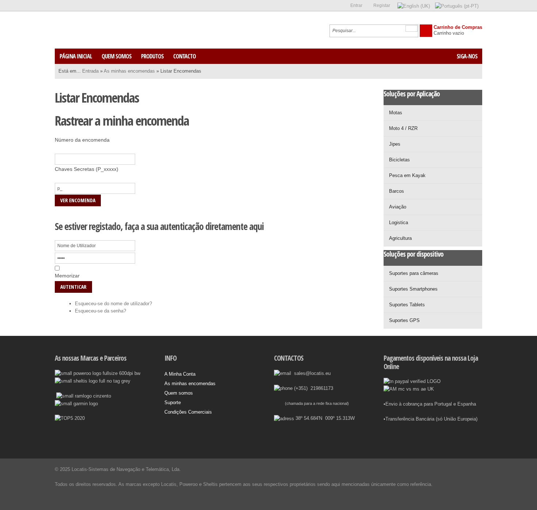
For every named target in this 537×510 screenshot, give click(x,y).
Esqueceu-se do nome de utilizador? (113, 303)
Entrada (90, 71)
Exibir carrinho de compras (426, 30)
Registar (381, 5)
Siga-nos (467, 56)
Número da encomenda (82, 140)
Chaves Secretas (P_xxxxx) (86, 169)
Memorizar (67, 276)
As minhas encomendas (129, 71)
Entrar (356, 5)
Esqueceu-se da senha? (100, 311)
